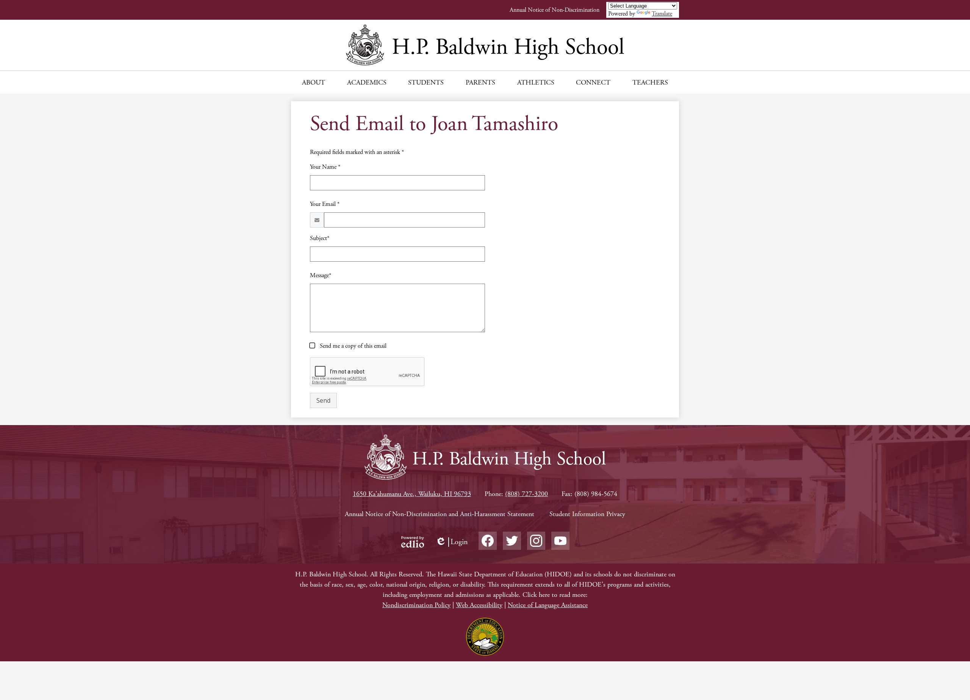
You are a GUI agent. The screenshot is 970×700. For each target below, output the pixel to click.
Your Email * (325, 204)
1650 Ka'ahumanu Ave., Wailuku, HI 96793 (412, 494)
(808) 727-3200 (526, 494)
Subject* (319, 238)
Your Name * (325, 167)
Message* (320, 275)
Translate (662, 14)
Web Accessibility (479, 605)
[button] (313, 82)
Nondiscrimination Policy (416, 605)
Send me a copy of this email (352, 346)
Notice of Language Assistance (548, 605)
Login (451, 542)
